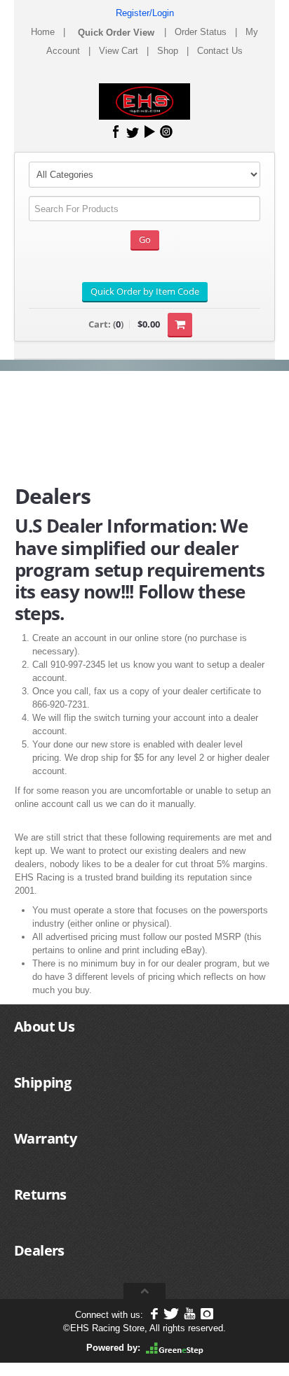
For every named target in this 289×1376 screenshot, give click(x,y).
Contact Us (220, 50)
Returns (40, 1194)
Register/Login (145, 13)
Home (43, 32)
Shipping (42, 1082)
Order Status (201, 32)
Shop (167, 50)
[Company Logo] (144, 101)
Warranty (45, 1138)
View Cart (118, 50)
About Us (44, 1026)
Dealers (39, 1250)
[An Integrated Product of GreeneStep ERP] (174, 1347)
